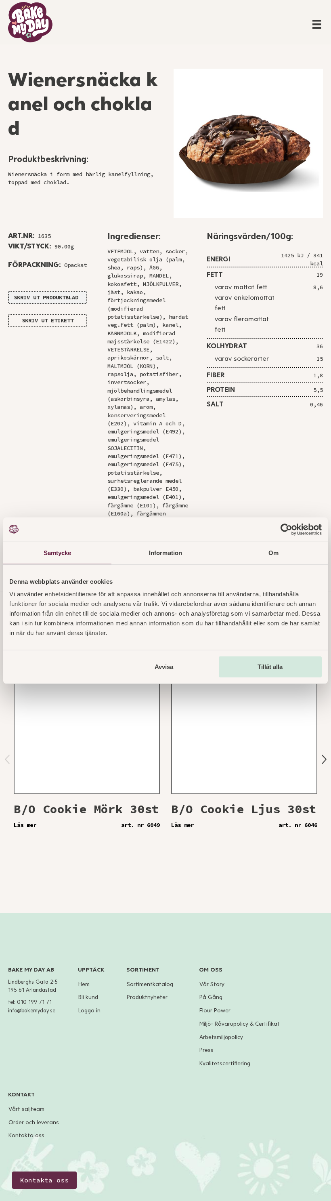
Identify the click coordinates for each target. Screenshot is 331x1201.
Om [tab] (273, 552)
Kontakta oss (26, 1135)
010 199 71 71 (34, 1002)
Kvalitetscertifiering (224, 1063)
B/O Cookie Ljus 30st (243, 808)
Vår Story (211, 984)
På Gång (210, 997)
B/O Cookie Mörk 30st (86, 808)
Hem (84, 984)
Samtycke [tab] (57, 552)
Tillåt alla (270, 666)
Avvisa (164, 666)
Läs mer (25, 825)
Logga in (89, 1010)
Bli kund (88, 997)
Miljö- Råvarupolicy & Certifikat (239, 1024)
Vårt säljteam (26, 1109)
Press (206, 1050)
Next (324, 759)
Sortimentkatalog (150, 984)
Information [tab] (165, 552)
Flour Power (214, 1010)
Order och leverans (33, 1122)
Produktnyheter (147, 997)
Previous (7, 760)
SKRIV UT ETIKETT (47, 320)
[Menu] (317, 24)
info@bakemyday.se (31, 1011)
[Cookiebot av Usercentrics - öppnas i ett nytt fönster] (286, 529)
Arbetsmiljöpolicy (221, 1037)
